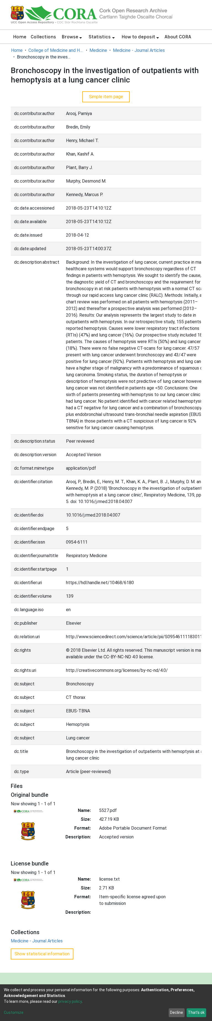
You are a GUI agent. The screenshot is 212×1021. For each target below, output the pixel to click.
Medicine (98, 50)
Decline (176, 1012)
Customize (13, 1012)
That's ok (196, 1012)
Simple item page (106, 96)
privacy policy (70, 1001)
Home (19, 36)
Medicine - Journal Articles (139, 50)
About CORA (178, 36)
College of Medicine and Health (56, 50)
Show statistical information (42, 953)
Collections (43, 36)
